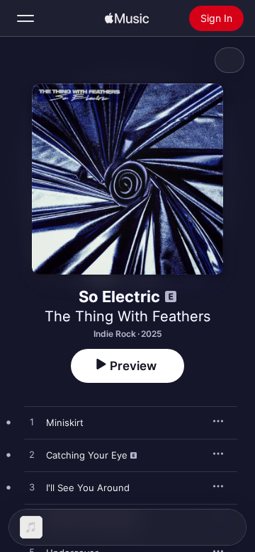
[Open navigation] (25, 18)
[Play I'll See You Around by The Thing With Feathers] (32, 487)
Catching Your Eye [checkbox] (87, 455)
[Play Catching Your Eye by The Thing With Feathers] (32, 455)
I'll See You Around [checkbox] (88, 487)
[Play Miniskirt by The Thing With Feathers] (32, 422)
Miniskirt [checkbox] (65, 422)
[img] (127, 18)
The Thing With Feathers (127, 316)
